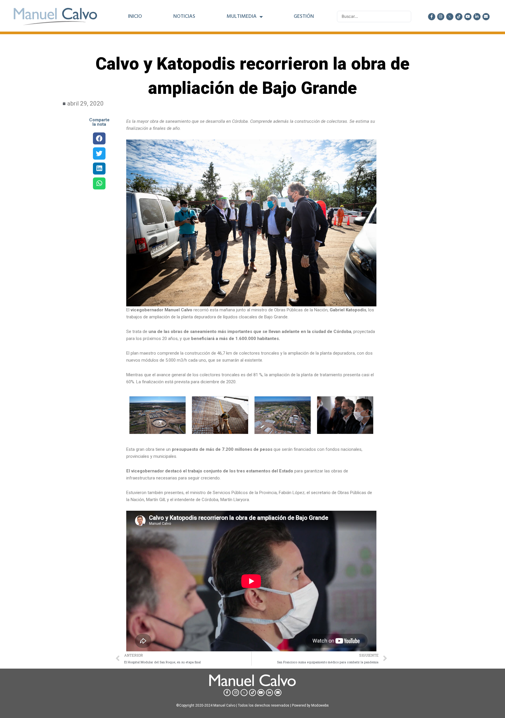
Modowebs (320, 705)
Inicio (135, 17)
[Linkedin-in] (477, 16)
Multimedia (241, 17)
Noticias (184, 17)
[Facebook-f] (431, 16)
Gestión (304, 17)
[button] (99, 138)
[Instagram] (441, 16)
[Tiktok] (459, 16)
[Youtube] (468, 16)
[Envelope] (486, 16)
